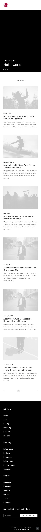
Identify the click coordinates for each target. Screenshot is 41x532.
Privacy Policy (27, 527)
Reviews (6, 453)
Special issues (8, 465)
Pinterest (6, 502)
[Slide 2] (6, 69)
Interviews (7, 457)
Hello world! (12, 65)
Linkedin (6, 494)
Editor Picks (8, 461)
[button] (20, 97)
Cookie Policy (18, 527)
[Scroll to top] (37, 528)
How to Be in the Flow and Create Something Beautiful (18, 117)
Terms (11, 527)
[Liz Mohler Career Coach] (5, 5)
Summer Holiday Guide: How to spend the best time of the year (17, 369)
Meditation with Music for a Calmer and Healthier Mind (19, 166)
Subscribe (7, 432)
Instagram (7, 486)
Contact (6, 436)
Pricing (6, 424)
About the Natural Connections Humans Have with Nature (17, 320)
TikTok (5, 498)
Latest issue (8, 449)
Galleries (6, 469)
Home (5, 416)
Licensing (7, 428)
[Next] (37, 391)
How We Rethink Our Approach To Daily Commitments (18, 217)
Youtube (6, 490)
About (5, 420)
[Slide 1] (4, 69)
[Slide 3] (8, 69)
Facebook (7, 482)
